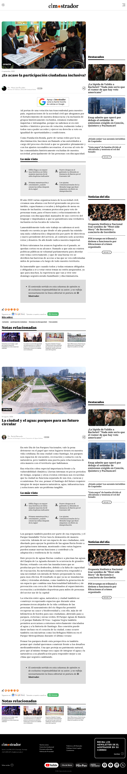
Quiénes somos (44, 745)
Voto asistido (53, 322)
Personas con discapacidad (38, 322)
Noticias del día (99, 197)
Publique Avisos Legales (73, 748)
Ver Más (39, 88)
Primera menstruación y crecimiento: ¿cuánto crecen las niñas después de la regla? (39, 185)
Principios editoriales (46, 749)
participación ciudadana (19, 322)
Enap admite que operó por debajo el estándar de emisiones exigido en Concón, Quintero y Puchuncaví (106, 121)
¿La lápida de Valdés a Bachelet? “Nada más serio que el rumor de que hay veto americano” (106, 88)
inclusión (5, 322)
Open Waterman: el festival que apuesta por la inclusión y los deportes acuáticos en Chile (76, 345)
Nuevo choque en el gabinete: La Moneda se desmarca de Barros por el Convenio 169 (70, 173)
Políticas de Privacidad (47, 751)
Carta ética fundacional (47, 747)
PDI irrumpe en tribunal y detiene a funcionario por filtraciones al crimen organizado (102, 242)
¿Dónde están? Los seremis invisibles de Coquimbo (106, 140)
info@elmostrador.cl (17, 752)
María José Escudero (18, 87)
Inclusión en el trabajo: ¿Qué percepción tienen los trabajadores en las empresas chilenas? (10, 346)
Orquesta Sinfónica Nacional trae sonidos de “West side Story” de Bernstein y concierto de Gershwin (105, 228)
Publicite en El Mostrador (74, 746)
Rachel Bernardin (17, 436)
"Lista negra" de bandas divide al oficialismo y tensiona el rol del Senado (104, 149)
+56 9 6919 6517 (6, 752)
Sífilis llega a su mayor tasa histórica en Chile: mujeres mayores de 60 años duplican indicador (39, 173)
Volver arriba (6, 765)
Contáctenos (70, 750)
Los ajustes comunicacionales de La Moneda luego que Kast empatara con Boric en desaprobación (69, 186)
